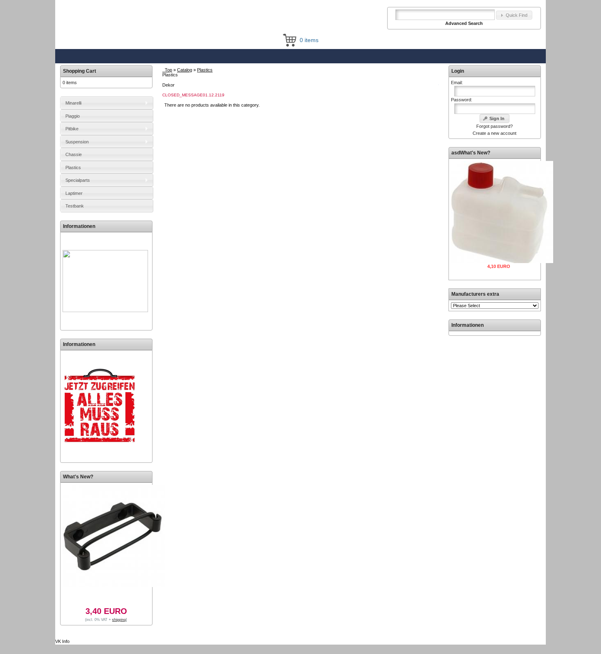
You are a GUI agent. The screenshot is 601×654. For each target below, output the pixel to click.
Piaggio (72, 116)
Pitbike (71, 128)
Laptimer (74, 193)
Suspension (77, 141)
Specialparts (77, 180)
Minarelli (73, 102)
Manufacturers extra (475, 294)
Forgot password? (494, 126)
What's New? (78, 477)
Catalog (184, 69)
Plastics (205, 69)
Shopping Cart (79, 71)
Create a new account (494, 133)
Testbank (74, 205)
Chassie (73, 154)
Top (168, 69)
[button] (514, 15)
